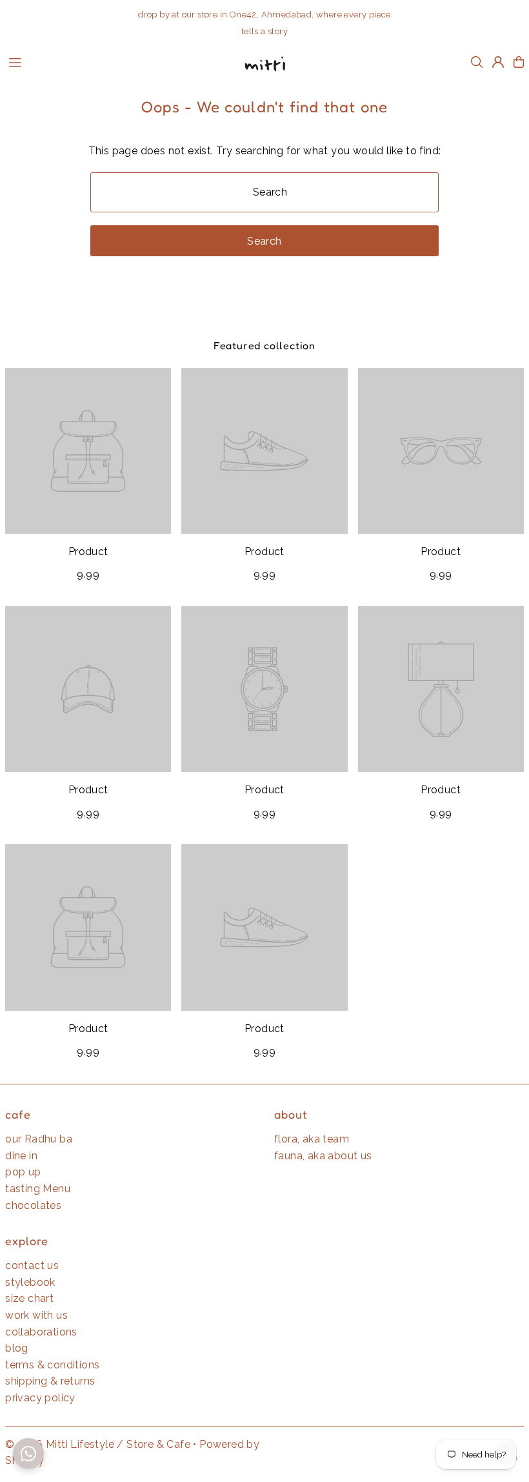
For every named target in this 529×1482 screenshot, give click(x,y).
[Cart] (519, 62)
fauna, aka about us (323, 1156)
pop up (23, 1172)
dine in (21, 1156)
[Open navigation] (116, 61)
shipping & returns (50, 1381)
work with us (36, 1315)
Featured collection (264, 345)
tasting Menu (37, 1189)
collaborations (41, 1332)
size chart (29, 1298)
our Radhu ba (38, 1139)
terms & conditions (52, 1365)
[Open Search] (477, 62)
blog (16, 1348)
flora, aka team (311, 1139)
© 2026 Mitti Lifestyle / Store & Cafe (97, 1444)
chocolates (33, 1205)
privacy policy (40, 1398)
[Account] (498, 62)
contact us (32, 1265)
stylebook (30, 1282)
